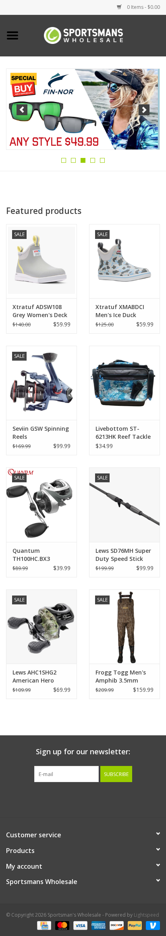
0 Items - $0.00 (143, 7)
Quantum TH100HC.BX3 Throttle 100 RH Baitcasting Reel (35, 555)
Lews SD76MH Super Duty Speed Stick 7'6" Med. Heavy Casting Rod (123, 555)
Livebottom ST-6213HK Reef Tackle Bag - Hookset (123, 433)
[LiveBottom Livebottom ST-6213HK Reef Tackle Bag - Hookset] (124, 383)
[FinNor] (83, 109)
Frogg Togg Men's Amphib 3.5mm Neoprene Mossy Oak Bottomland (120, 676)
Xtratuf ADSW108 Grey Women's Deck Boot (39, 311)
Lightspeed (146, 914)
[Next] (144, 109)
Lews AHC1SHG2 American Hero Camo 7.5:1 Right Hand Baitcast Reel (39, 676)
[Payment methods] (43, 924)
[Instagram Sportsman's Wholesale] (90, 798)
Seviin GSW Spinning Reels (40, 432)
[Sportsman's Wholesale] (95, 35)
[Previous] (22, 109)
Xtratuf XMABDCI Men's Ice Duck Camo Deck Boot (119, 311)
